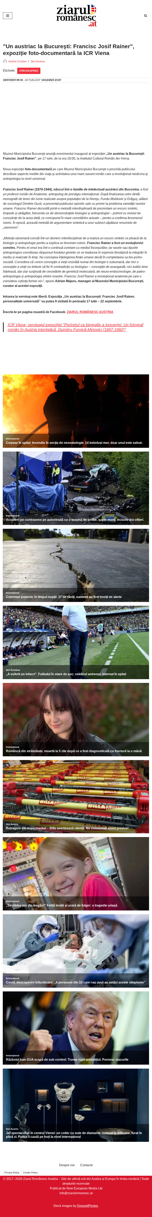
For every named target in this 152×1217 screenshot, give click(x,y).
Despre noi (67, 1165)
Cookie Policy (30, 1172)
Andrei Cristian (17, 61)
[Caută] (145, 15)
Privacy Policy (12, 1172)
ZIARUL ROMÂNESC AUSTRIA (90, 312)
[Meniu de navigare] (7, 15)
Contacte (86, 1165)
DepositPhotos (87, 1205)
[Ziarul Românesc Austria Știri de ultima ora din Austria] (76, 15)
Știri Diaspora (28, 70)
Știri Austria (38, 61)
